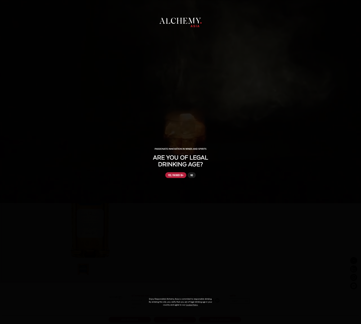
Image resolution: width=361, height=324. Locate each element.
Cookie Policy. (192, 305)
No (192, 175)
